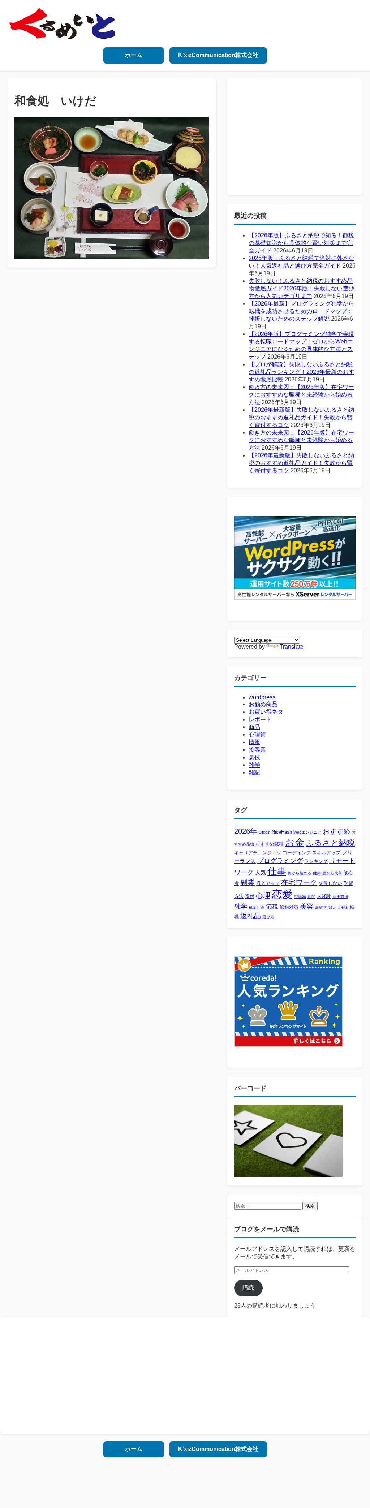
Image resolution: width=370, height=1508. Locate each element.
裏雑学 (321, 907)
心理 (263, 895)
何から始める (299, 873)
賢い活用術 (338, 907)
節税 (272, 906)
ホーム (133, 55)
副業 (247, 882)
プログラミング (280, 860)
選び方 (268, 917)
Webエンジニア (307, 832)
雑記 (254, 772)
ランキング (316, 861)
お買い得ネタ (266, 712)
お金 (294, 842)
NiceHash (282, 832)
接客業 (257, 750)
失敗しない (330, 883)
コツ (277, 853)
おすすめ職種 (269, 844)
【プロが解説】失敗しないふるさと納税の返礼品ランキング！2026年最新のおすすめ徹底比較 (301, 372)
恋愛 (282, 894)
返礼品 (250, 916)
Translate (292, 647)
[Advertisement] (295, 135)
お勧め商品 (263, 704)
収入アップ (268, 883)
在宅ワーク (299, 882)
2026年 (245, 831)
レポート (260, 719)
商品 (254, 727)
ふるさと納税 (330, 842)
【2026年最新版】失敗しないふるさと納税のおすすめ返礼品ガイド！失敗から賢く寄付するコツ (301, 417)
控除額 (300, 896)
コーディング (297, 852)
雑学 (254, 765)
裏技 (254, 757)
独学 (240, 906)
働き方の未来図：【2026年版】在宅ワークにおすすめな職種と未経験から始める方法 (301, 394)
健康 (317, 873)
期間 (311, 896)
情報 (254, 742)
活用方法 (340, 896)
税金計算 (256, 907)
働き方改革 (332, 873)
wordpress (262, 697)
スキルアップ (326, 852)
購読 (248, 1287)
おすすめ (336, 831)
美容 (307, 906)
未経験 (324, 896)
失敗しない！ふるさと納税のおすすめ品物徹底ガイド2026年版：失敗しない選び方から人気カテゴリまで (301, 288)
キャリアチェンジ (253, 852)
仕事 (276, 871)
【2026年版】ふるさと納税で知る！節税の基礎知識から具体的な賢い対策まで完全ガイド (301, 243)
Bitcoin (264, 832)
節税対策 (289, 907)
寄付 (249, 896)
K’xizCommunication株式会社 (218, 55)
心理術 (257, 734)
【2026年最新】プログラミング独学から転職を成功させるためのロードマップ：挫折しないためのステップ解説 (301, 311)
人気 (260, 872)
